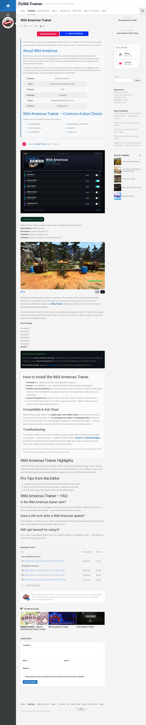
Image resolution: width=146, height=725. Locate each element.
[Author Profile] (8, 22)
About (55, 11)
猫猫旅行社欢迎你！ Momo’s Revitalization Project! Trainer (33, 628)
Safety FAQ (77, 11)
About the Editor (91, 11)
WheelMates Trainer (121, 100)
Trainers (31, 11)
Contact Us (65, 11)
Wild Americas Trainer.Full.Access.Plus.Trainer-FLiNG (44, 561)
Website (26, 668)
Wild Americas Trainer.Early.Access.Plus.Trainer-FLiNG (45, 570)
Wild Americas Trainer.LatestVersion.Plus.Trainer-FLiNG (45, 580)
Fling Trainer (57, 304)
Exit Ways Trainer (120, 97)
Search (116, 77)
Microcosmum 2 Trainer (59, 627)
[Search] (142, 11)
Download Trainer (48, 34)
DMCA (103, 11)
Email (66, 661)
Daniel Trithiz (40, 144)
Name (25, 661)
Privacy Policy (43, 11)
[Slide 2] (24, 291)
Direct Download (75, 34)
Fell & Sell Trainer (120, 102)
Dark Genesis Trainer (85, 627)
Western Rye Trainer (121, 92)
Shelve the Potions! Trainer (123, 95)
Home (23, 11)
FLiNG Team (118, 113)
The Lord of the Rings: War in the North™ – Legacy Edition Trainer (127, 116)
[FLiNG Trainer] (8, 5)
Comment (27, 645)
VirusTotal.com (53, 365)
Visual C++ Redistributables (87, 438)
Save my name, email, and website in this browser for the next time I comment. (55, 677)
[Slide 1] (22, 291)
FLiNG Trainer (30, 4)
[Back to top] (81, 709)
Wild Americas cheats (33, 585)
